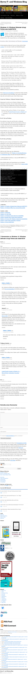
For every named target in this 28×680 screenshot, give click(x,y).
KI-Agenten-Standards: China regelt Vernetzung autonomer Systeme (10, 491)
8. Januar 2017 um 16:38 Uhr (7, 309)
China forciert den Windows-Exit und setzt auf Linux (13, 641)
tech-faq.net (3, 595)
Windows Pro (3, 590)
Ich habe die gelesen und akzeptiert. (12, 435)
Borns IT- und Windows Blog (5, 473)
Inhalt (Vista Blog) (8, 17)
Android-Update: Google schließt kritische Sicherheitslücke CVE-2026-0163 (12, 504)
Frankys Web (3, 602)
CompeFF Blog (3, 598)
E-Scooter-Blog (2, 481)
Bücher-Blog (2, 477)
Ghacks (2, 591)
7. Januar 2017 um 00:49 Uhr (5, 243)
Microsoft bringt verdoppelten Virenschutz (10, 373)
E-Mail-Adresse (3, 431)
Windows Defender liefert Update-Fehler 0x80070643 (11, 217)
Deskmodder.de (3, 600)
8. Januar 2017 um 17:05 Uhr (8, 332)
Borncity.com (2, 472)
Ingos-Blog (3, 594)
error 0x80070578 (7, 226)
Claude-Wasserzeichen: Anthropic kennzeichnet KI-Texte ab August (10, 509)
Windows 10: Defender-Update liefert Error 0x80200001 (12, 215)
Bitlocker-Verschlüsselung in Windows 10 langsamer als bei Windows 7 (5, 23)
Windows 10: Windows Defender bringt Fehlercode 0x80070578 (13, 206)
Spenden (2, 17)
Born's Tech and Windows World (5, 474)
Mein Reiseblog (2, 479)
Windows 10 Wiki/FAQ (5, 212)
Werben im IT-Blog (19, 15)
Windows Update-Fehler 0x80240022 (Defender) (10, 220)
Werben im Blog (2, 517)
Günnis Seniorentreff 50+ (4, 478)
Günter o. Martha (6, 283)
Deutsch (3, 464)
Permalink (9, 227)
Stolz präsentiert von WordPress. (7, 672)
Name (1, 427)
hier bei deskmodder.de (10, 289)
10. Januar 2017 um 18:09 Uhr (5, 381)
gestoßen (2, 46)
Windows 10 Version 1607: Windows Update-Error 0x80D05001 (13, 219)
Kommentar (2, 412)
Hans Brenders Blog (4, 592)
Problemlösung (12, 225)
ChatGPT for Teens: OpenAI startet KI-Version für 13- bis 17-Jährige (10, 495)
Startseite (2, 12)
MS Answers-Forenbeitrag (8, 92)
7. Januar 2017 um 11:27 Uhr (5, 344)
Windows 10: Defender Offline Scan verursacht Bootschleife (12, 207)
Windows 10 (18, 225)
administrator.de (3, 596)
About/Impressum (9, 12)
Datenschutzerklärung (18, 12)
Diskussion (13, 15)
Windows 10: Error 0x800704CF (7, 222)
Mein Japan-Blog (3, 480)
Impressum (2, 514)
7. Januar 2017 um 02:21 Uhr (7, 284)
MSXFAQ (3, 597)
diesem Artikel (25, 164)
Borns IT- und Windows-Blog (13, 1)
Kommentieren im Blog (5, 15)
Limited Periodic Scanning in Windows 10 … (11, 371)
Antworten (2, 279)
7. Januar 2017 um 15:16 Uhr (7, 359)
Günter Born (15, 30)
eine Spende (12, 460)
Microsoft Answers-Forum (12, 631)
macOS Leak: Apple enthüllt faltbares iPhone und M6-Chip (9, 500)
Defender (2, 226)
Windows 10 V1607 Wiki (5, 214)
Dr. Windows (3, 601)
